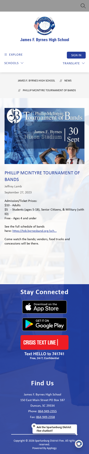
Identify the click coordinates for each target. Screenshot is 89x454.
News (67, 80)
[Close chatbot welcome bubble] (34, 426)
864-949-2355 (47, 411)
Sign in (76, 55)
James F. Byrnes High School (36, 80)
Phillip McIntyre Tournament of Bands (49, 90)
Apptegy (52, 448)
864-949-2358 (45, 417)
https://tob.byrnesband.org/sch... (34, 231)
